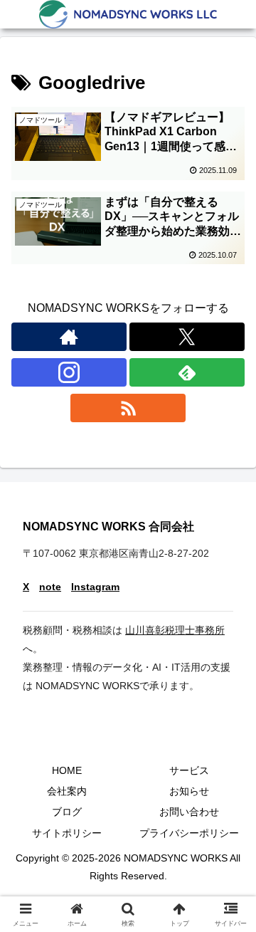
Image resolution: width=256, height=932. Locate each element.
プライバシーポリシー (189, 833)
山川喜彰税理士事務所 (175, 630)
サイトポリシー (67, 833)
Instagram (95, 587)
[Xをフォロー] (187, 337)
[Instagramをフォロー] (69, 372)
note (50, 587)
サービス (189, 770)
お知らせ (189, 791)
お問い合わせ (189, 811)
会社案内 (67, 791)
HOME (67, 770)
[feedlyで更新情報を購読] (187, 372)
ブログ (67, 811)
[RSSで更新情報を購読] (128, 408)
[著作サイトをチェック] (69, 337)
